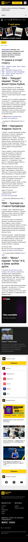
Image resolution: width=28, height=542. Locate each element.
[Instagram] (3, 527)
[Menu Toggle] (25, 3)
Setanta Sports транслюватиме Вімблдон (13, 420)
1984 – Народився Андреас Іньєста (12, 70)
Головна (4, 8)
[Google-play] (10, 527)
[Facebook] (1, 527)
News (9, 8)
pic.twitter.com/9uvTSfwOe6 (15, 250)
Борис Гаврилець (8, 19)
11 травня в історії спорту (11, 38)
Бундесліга (10, 379)
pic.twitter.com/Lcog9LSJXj (9, 118)
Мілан (6, 45)
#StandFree (8, 116)
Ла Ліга (9, 384)
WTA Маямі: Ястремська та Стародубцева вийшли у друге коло (13, 463)
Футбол (15, 8)
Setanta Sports (6, 49)
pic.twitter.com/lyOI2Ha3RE (9, 195)
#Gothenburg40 (17, 116)
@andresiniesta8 (6, 194)
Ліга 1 (8, 394)
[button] (25, 15)
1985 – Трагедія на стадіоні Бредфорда (13, 72)
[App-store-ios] (8, 527)
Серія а (9, 389)
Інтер (2, 45)
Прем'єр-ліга (10, 374)
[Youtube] (5, 527)
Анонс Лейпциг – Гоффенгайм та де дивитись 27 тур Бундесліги (14, 441)
